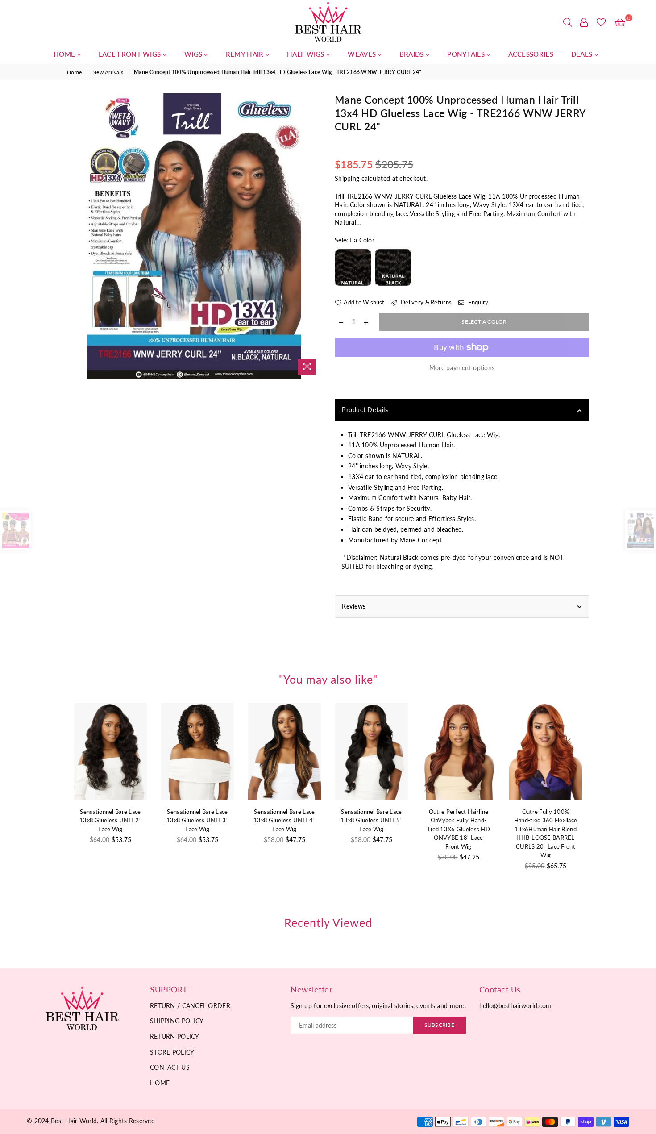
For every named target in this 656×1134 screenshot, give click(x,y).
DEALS (582, 54)
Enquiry (477, 302)
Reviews (354, 606)
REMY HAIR (246, 54)
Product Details (365, 409)
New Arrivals (107, 72)
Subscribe (439, 1024)
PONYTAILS (466, 54)
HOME (65, 54)
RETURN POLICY (174, 1036)
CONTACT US (170, 1067)
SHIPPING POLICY (176, 1021)
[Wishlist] (601, 22)
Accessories (530, 54)
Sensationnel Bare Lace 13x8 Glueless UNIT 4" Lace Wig (207, 820)
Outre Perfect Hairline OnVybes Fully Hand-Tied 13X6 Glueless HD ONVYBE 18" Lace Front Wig (381, 829)
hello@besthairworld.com (515, 1005)
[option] (194, 236)
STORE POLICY (172, 1052)
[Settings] (584, 22)
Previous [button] (57, 804)
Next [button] (599, 804)
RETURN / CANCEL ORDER (190, 1005)
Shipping (347, 178)
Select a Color (354, 240)
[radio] (353, 267)
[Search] (567, 22)
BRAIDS (412, 54)
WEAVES (363, 54)
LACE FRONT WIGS (131, 54)
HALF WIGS (306, 54)
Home (74, 72)
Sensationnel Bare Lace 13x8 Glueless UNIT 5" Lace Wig (294, 820)
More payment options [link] (462, 367)
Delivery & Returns (425, 302)
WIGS (194, 54)
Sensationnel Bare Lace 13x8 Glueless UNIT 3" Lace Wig (120, 820)
